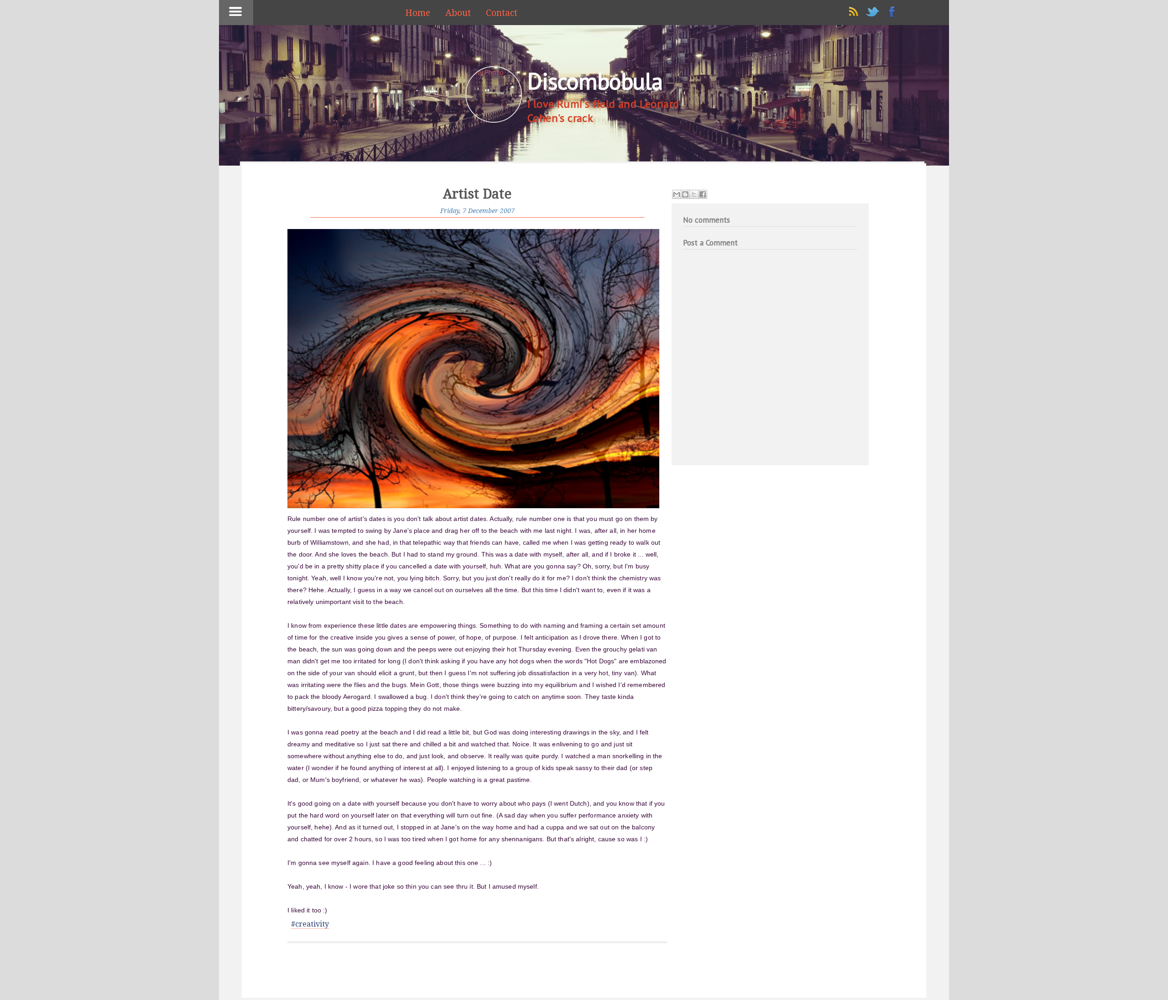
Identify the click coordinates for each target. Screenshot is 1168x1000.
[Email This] (676, 194)
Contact (501, 13)
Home (417, 13)
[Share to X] (694, 194)
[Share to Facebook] (702, 194)
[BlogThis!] (685, 194)
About (458, 13)
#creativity (310, 924)
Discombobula (594, 81)
